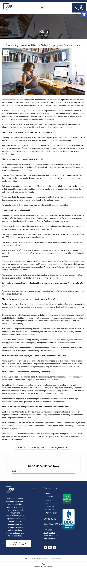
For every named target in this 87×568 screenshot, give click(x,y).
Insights (47, 36)
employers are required (19, 111)
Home (39, 36)
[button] (84, 14)
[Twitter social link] (50, 547)
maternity (21, 448)
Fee (46, 503)
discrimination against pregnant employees (39, 385)
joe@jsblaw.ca (49, 538)
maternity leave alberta (59, 448)
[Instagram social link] (54, 547)
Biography (49, 500)
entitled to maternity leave (64, 415)
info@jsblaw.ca (49, 533)
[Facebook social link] (45, 547)
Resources (49, 506)
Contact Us (49, 510)
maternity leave (38, 448)
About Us (49, 497)
